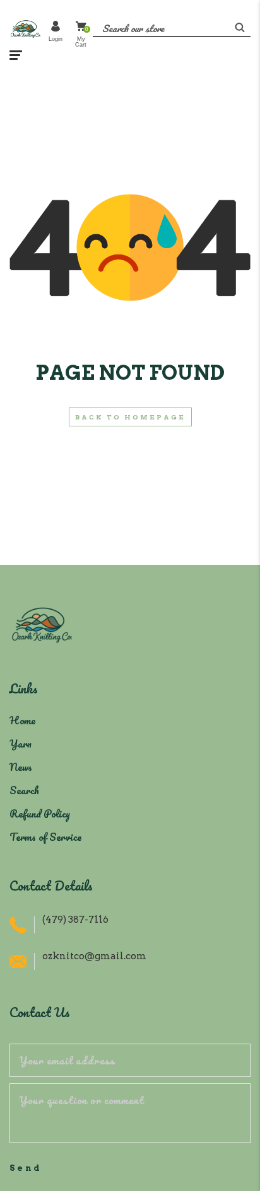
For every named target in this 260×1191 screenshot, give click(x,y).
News (20, 766)
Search (24, 790)
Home (22, 720)
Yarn (20, 743)
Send (25, 1168)
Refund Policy (39, 813)
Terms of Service (45, 836)
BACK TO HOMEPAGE (130, 417)
